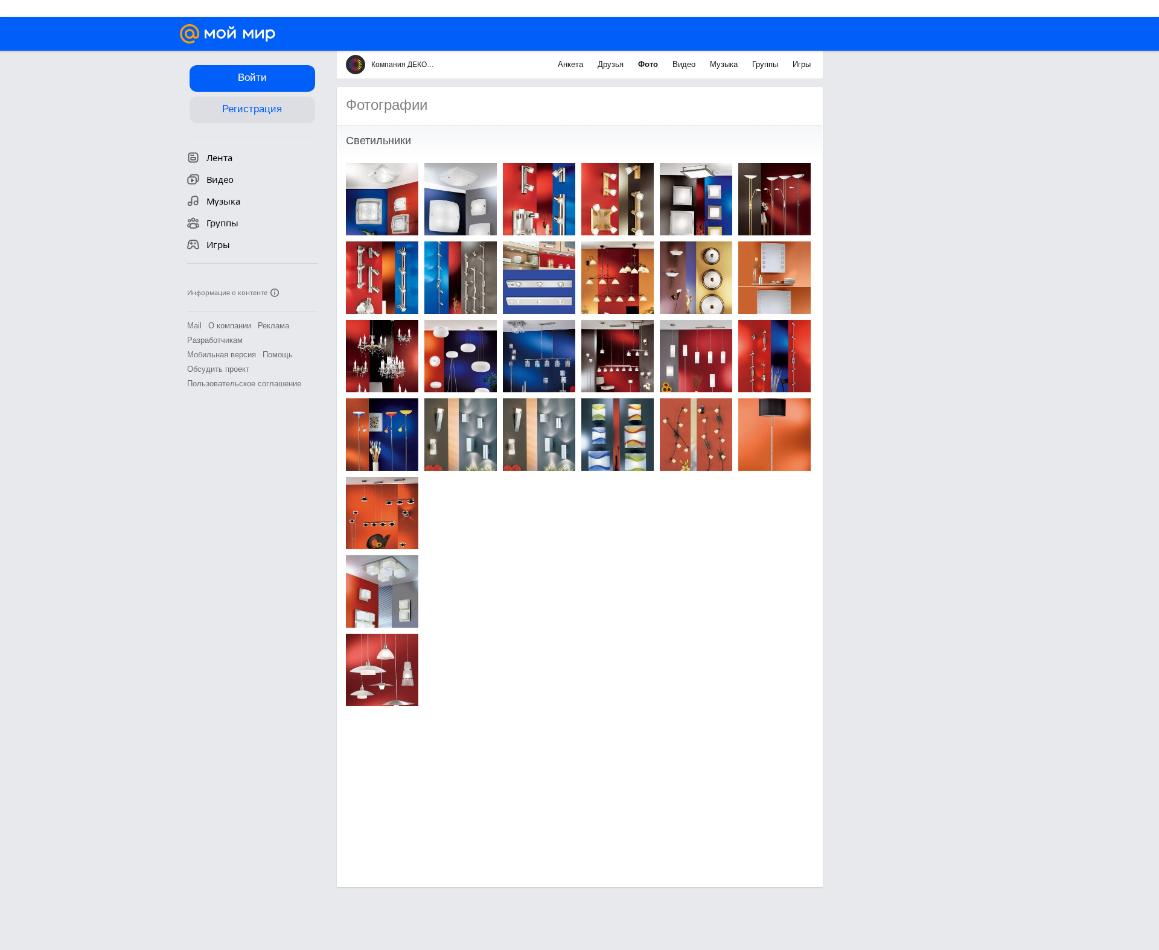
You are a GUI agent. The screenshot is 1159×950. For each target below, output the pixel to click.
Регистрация (252, 109)
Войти (252, 77)
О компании (229, 325)
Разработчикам (215, 340)
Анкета (572, 64)
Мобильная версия (221, 354)
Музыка (725, 64)
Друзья (612, 64)
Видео (685, 64)
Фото (649, 64)
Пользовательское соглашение (244, 383)
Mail (194, 325)
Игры (802, 64)
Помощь (278, 354)
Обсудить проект (218, 369)
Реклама (273, 325)
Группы (766, 64)
